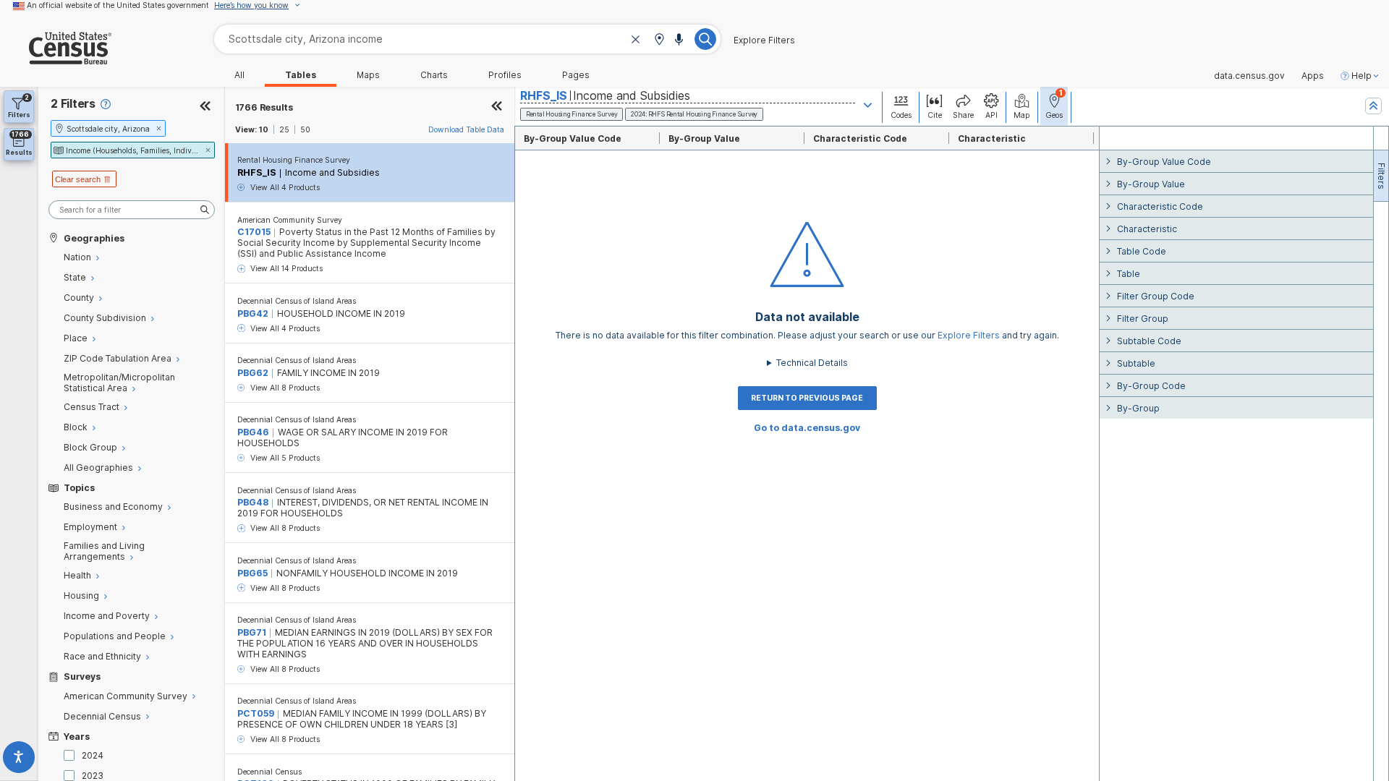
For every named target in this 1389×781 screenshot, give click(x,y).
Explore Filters (764, 40)
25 (284, 129)
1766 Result (264, 107)
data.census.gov (1249, 76)
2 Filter (73, 104)
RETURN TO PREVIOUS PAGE (807, 397)
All (239, 75)
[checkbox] (72, 755)
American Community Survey (289, 219)
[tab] (1381, 176)
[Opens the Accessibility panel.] (19, 759)
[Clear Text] (636, 40)
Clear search (78, 179)
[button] (659, 40)
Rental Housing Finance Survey (293, 159)
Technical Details (812, 362)
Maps (368, 75)
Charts (434, 75)
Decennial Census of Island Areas (296, 300)
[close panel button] (497, 107)
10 (263, 129)
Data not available (807, 317)
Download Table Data (466, 129)
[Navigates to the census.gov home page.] (55, 59)
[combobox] (467, 39)
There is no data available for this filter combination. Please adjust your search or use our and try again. (807, 335)
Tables (300, 75)
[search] (131, 210)
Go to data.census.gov (807, 427)
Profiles (505, 75)
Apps (1312, 76)
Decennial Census (269, 771)
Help (1361, 76)
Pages (576, 75)
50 (305, 129)
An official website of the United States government (118, 5)
